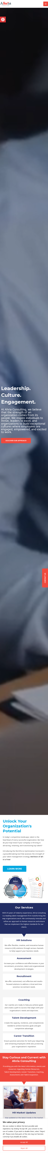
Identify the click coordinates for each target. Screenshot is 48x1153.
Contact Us (45, 578)
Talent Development (24, 1017)
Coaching (24, 1000)
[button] (3, 19)
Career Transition (24, 1036)
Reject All (24, 1148)
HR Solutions (24, 940)
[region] (24, 1135)
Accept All (24, 1142)
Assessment (24, 958)
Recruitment (24, 976)
